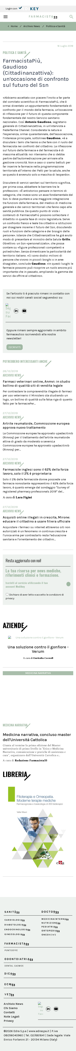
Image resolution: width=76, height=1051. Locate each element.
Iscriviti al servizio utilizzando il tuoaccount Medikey (27, 584)
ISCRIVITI (14, 347)
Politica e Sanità (55, 26)
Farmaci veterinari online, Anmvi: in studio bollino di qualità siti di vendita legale (36, 383)
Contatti (9, 1012)
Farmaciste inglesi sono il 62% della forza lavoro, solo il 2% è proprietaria (35, 471)
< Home (13, 26)
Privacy (9, 1020)
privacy (10, 598)
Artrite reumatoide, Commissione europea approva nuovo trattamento (36, 425)
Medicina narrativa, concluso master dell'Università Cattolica (37, 737)
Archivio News (31, 26)
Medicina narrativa (38, 673)
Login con (12, 8)
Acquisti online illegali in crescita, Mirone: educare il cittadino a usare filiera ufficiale (36, 519)
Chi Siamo (11, 1008)
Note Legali (11, 1016)
